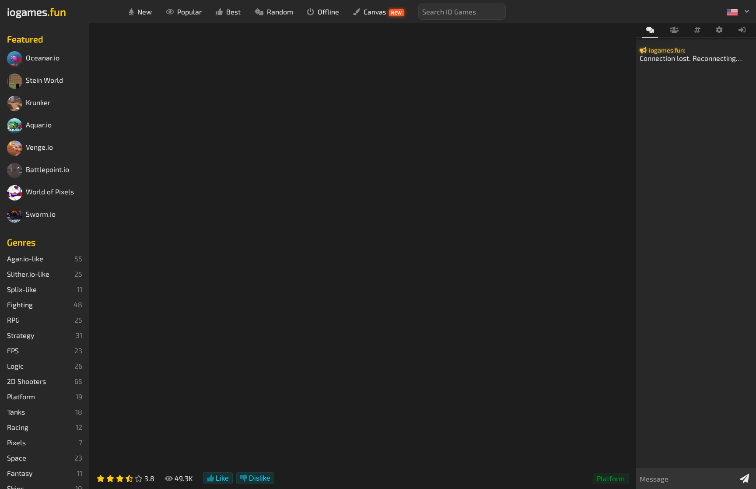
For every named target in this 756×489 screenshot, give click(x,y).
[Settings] (719, 30)
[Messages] (650, 30)
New (144, 11)
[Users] (673, 30)
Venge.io (39, 147)
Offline (328, 11)
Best (233, 11)
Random (280, 11)
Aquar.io (39, 125)
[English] (738, 11)
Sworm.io (41, 214)
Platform (611, 478)
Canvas (383, 11)
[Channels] (697, 30)
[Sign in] (742, 30)
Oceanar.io (43, 58)
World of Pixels (50, 192)
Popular (189, 11)
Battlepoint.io (47, 169)
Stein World (44, 80)
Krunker (38, 103)
